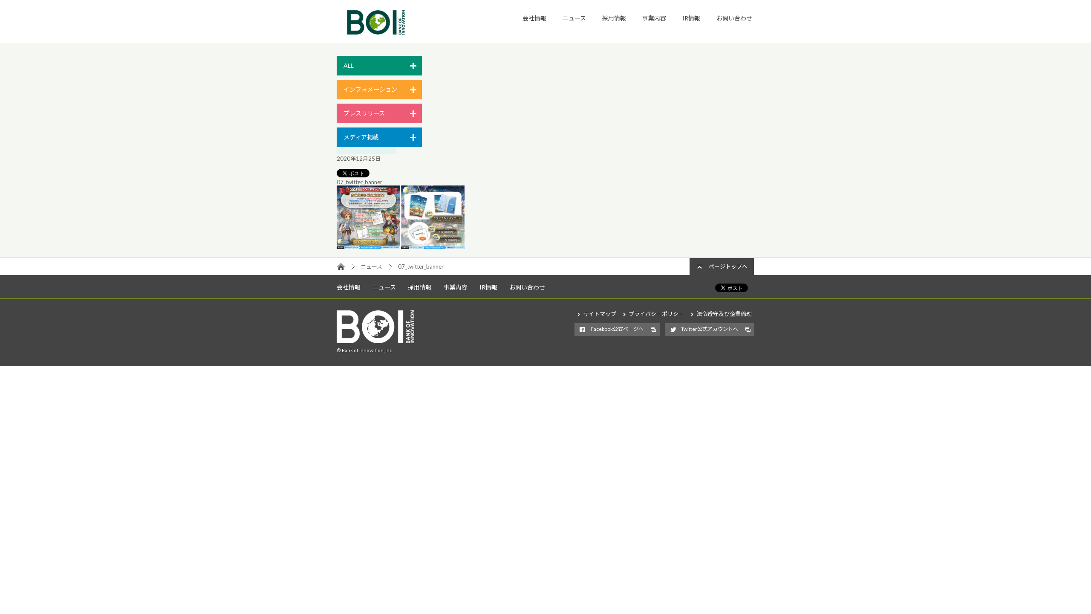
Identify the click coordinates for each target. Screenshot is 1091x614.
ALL (348, 65)
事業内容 (654, 18)
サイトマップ (599, 313)
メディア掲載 (361, 137)
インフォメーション (370, 89)
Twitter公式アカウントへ (709, 329)
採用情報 (614, 18)
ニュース (574, 18)
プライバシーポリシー (656, 313)
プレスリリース (364, 113)
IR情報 (691, 18)
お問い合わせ (734, 18)
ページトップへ (728, 266)
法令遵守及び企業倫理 (724, 313)
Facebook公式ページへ (617, 329)
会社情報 (534, 18)
